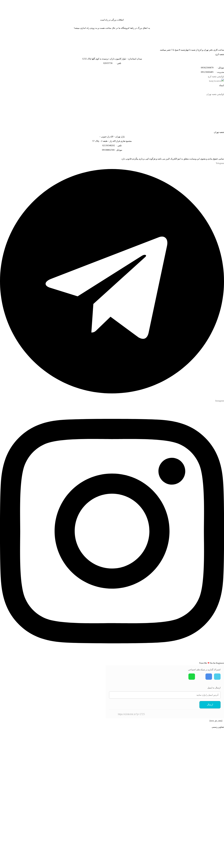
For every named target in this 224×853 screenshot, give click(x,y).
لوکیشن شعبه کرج (216, 76)
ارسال (210, 704)
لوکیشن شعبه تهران (215, 94)
